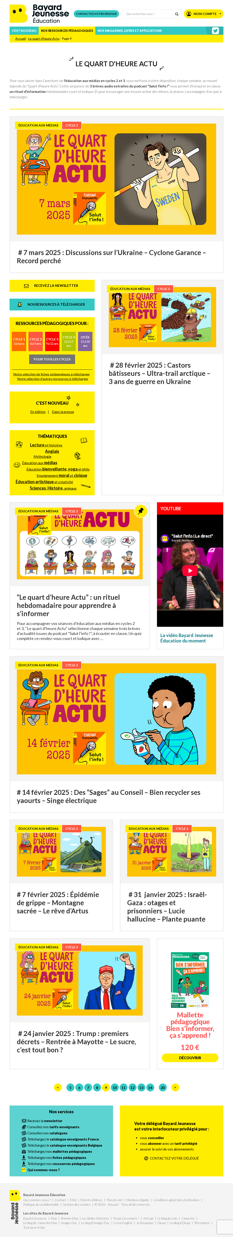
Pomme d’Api (69, 1218)
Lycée (85, 341)
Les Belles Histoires (95, 1218)
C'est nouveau (52, 403)
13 (141, 1087)
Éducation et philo (58, 468)
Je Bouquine (145, 1223)
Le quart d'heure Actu (43, 38)
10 (115, 1087)
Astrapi (148, 1218)
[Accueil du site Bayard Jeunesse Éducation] (39, 13)
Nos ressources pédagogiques (67, 30)
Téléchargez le (63, 1139)
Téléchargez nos (59, 1151)
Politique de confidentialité (41, 1204)
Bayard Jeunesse (35, 1218)
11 (124, 1087)
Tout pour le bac (34, 1227)
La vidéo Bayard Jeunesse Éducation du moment (186, 637)
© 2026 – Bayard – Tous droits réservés (122, 1204)
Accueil (20, 38)
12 (132, 1087)
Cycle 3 (52, 341)
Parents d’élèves (91, 1200)
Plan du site (114, 1200)
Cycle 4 (69, 341)
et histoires (46, 444)
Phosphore (202, 1223)
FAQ (73, 1200)
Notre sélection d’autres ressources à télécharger (52, 379)
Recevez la (44, 1121)
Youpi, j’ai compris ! (126, 1218)
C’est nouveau (24, 30)
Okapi (161, 1223)
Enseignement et (62, 475)
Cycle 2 (35, 341)
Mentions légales (138, 1200)
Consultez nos (53, 1127)
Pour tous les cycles (52, 359)
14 (150, 1087)
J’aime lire (188, 1218)
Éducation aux (39, 462)
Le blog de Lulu (167, 1218)
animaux (53, 488)
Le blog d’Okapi (180, 1223)
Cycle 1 (19, 341)
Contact (60, 1200)
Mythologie (42, 456)
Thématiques (52, 436)
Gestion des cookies (77, 1204)
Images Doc (69, 1223)
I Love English (123, 1223)
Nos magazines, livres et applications (130, 30)
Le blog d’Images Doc (95, 1223)
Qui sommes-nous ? (37, 1200)
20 (163, 1087)
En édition (38, 412)
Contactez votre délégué (96, 13)
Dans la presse (63, 412)
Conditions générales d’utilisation (176, 1200)
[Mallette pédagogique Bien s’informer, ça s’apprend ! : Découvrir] (190, 1004)
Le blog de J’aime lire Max (40, 1223)
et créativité (44, 481)
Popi (54, 1218)
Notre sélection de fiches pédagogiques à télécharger (51, 374)
